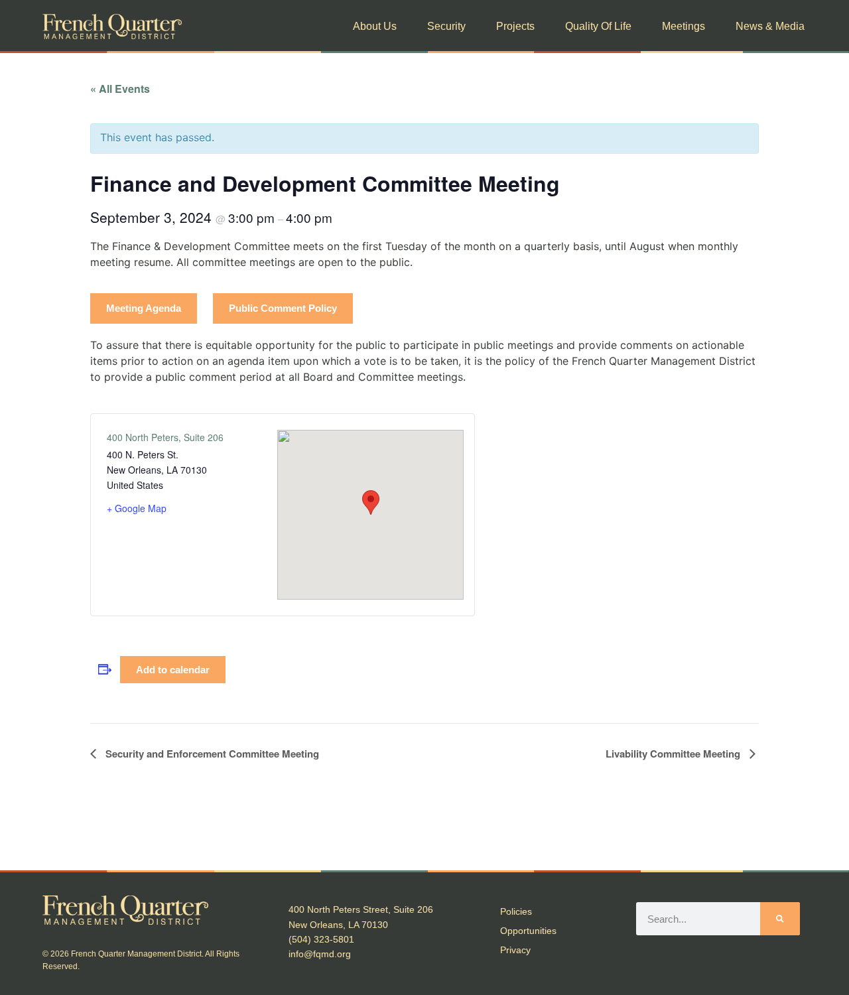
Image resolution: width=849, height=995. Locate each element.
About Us (375, 26)
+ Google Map (136, 508)
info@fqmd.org (320, 954)
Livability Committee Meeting (674, 753)
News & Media (770, 26)
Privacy (515, 950)
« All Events (120, 88)
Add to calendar (173, 669)
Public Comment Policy (283, 308)
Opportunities (528, 930)
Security (446, 26)
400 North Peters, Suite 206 (165, 437)
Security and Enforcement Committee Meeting (211, 753)
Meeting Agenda (143, 308)
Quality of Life (598, 26)
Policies (516, 911)
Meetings (683, 26)
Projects (515, 26)
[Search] (780, 918)
